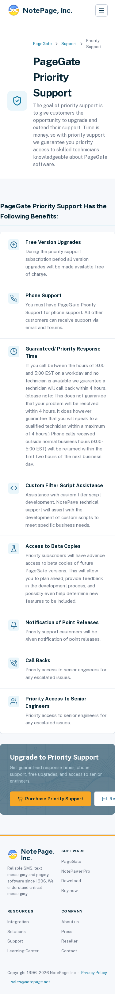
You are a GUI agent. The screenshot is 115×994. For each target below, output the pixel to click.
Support (69, 43)
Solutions (16, 931)
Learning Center (23, 950)
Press (66, 931)
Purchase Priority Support (54, 798)
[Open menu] (101, 10)
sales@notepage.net (30, 982)
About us (70, 921)
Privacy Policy (94, 972)
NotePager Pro (75, 871)
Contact (69, 950)
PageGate (42, 43)
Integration (18, 921)
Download (71, 880)
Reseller (69, 941)
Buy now (69, 890)
